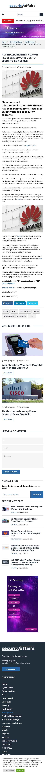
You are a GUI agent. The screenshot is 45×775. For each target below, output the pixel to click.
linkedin (21, 303)
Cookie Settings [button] (9, 770)
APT (3, 694)
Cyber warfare (8, 691)
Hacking (14, 512)
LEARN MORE (11, 669)
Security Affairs (21, 316)
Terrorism (6, 744)
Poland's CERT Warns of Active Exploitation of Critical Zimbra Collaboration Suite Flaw (25, 547)
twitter (33, 303)
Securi (4, 288)
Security (14, 524)
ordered (19, 236)
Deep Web (6, 702)
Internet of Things (10, 719)
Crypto (5, 751)
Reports (5, 733)
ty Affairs (10, 288)
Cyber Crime (7, 687)
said (19, 199)
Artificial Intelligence (11, 716)
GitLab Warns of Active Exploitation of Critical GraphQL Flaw (26, 533)
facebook (9, 303)
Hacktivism (7, 709)
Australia (5, 311)
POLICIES (6, 755)
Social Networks (9, 741)
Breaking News (16, 42)
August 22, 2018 (30, 145)
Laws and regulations (12, 723)
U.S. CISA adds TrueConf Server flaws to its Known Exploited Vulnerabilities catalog (25, 562)
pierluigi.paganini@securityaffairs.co (16, 663)
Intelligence (29, 42)
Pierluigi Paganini (9, 67)
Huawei (36, 311)
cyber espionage (25, 311)
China (14, 311)
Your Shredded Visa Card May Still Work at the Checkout (22, 366)
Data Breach (8, 698)
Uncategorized (16, 539)
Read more (8, 373)
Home (4, 42)
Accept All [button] (20, 770)
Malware (6, 726)
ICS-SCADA (7, 748)
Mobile (5, 730)
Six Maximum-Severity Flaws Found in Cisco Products (19, 413)
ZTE (32, 316)
